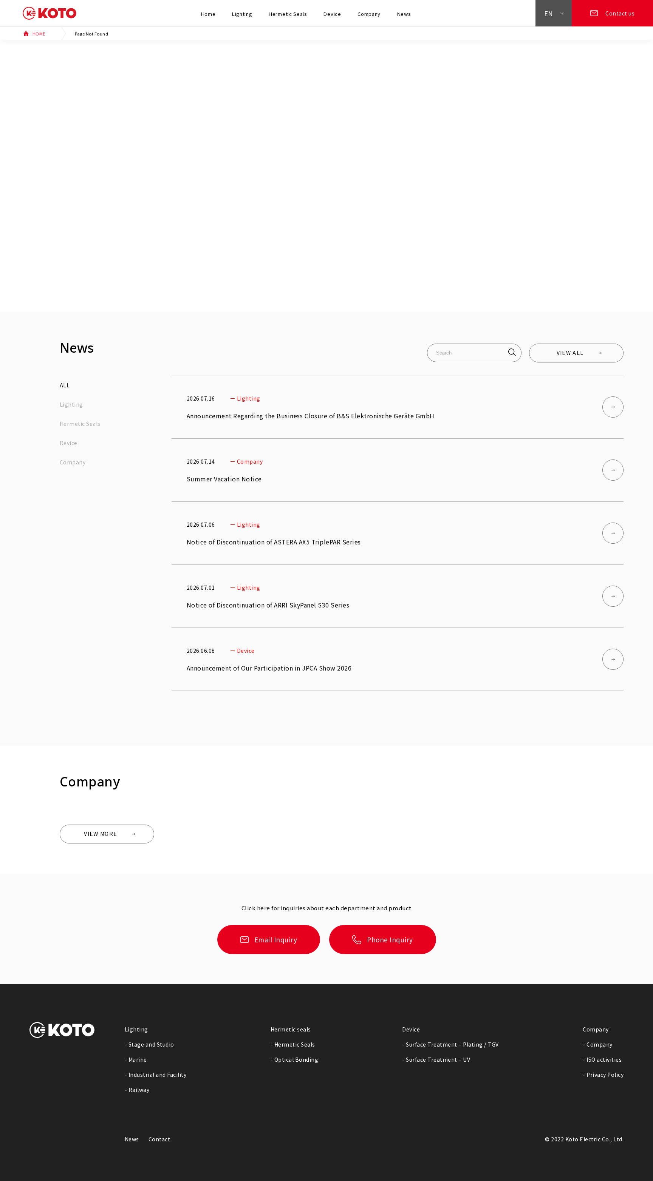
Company (369, 13)
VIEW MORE (100, 833)
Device (332, 13)
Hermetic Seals (288, 13)
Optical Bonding (296, 1059)
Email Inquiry (275, 939)
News (404, 13)
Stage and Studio (151, 1044)
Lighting (242, 13)
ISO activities (604, 1059)
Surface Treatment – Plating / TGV (452, 1044)
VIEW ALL (570, 352)
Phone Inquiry (390, 939)
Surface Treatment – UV (438, 1059)
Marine (137, 1059)
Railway (139, 1089)
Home (208, 13)
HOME (38, 34)
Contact (159, 1139)
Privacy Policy (605, 1074)
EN (548, 13)
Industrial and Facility (157, 1074)
